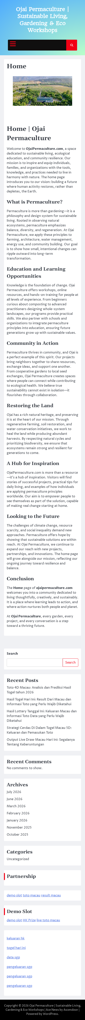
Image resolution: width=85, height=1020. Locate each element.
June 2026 (14, 799)
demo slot (14, 895)
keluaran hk (16, 938)
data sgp (13, 957)
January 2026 (17, 820)
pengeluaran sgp (19, 967)
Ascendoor (70, 1010)
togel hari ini (16, 948)
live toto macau (48, 920)
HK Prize (29, 920)
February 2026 (18, 813)
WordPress (50, 1014)
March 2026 (16, 806)
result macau (51, 895)
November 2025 (19, 827)
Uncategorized (18, 859)
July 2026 (14, 792)
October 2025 (17, 834)
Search (12, 654)
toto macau (31, 895)
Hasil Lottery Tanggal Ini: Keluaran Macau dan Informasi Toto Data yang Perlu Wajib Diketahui (42, 716)
